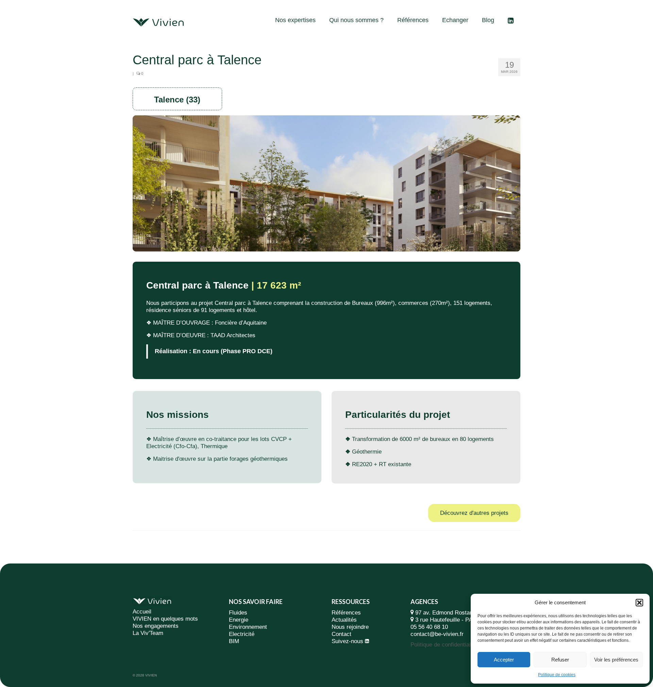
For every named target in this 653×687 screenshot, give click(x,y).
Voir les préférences (616, 660)
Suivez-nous (347, 641)
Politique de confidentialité (444, 644)
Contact (341, 634)
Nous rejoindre (350, 627)
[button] (639, 602)
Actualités (344, 620)
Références (346, 612)
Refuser (560, 660)
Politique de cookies (556, 674)
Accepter (504, 660)
